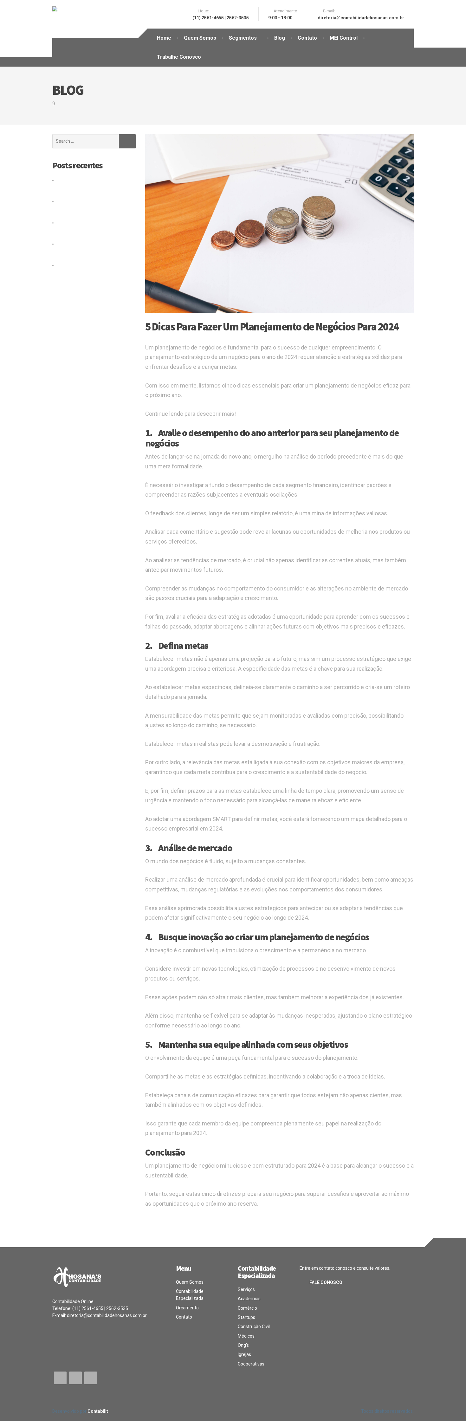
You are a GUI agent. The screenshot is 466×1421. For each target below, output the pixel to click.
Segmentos (243, 38)
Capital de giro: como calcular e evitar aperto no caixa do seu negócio (88, 187)
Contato (307, 38)
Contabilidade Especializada (190, 1295)
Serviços (246, 1289)
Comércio (247, 1308)
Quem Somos (200, 38)
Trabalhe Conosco (179, 57)
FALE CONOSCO (325, 1282)
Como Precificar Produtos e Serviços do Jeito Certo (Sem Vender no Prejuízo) (93, 272)
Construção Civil (254, 1326)
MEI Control (344, 38)
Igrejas (244, 1354)
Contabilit (97, 1411)
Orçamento (187, 1307)
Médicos (246, 1336)
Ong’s (243, 1345)
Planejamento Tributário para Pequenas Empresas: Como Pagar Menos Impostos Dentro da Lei (91, 251)
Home (164, 38)
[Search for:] (85, 141)
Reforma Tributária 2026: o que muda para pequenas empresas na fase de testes (92, 208)
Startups (246, 1317)
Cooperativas (251, 1363)
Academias (249, 1298)
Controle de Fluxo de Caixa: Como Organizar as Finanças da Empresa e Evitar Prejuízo (93, 229)
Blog (279, 38)
